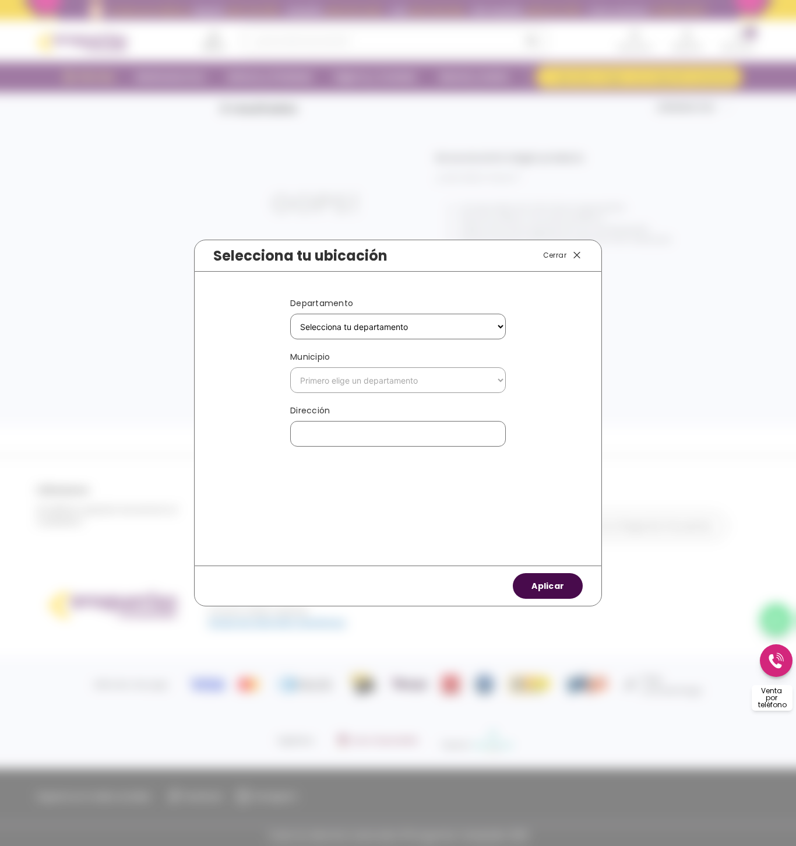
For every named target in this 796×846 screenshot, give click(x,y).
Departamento (321, 303)
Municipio (310, 357)
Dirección (310, 410)
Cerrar (554, 255)
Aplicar (547, 586)
